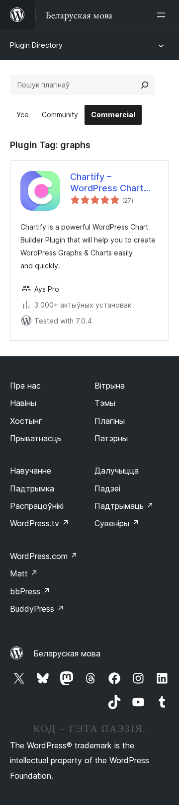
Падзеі (107, 488)
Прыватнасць (35, 438)
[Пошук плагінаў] (145, 85)
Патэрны (111, 438)
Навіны (23, 403)
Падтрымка (32, 488)
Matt (24, 573)
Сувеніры (116, 523)
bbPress (30, 591)
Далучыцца (116, 471)
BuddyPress (37, 609)
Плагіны (109, 421)
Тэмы (104, 403)
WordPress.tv (39, 523)
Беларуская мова (66, 653)
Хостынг (26, 421)
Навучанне (30, 471)
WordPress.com (44, 556)
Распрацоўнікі (37, 506)
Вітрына (109, 386)
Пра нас (25, 386)
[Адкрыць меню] (163, 15)
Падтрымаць (124, 506)
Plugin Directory (36, 45)
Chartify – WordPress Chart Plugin (107, 182)
